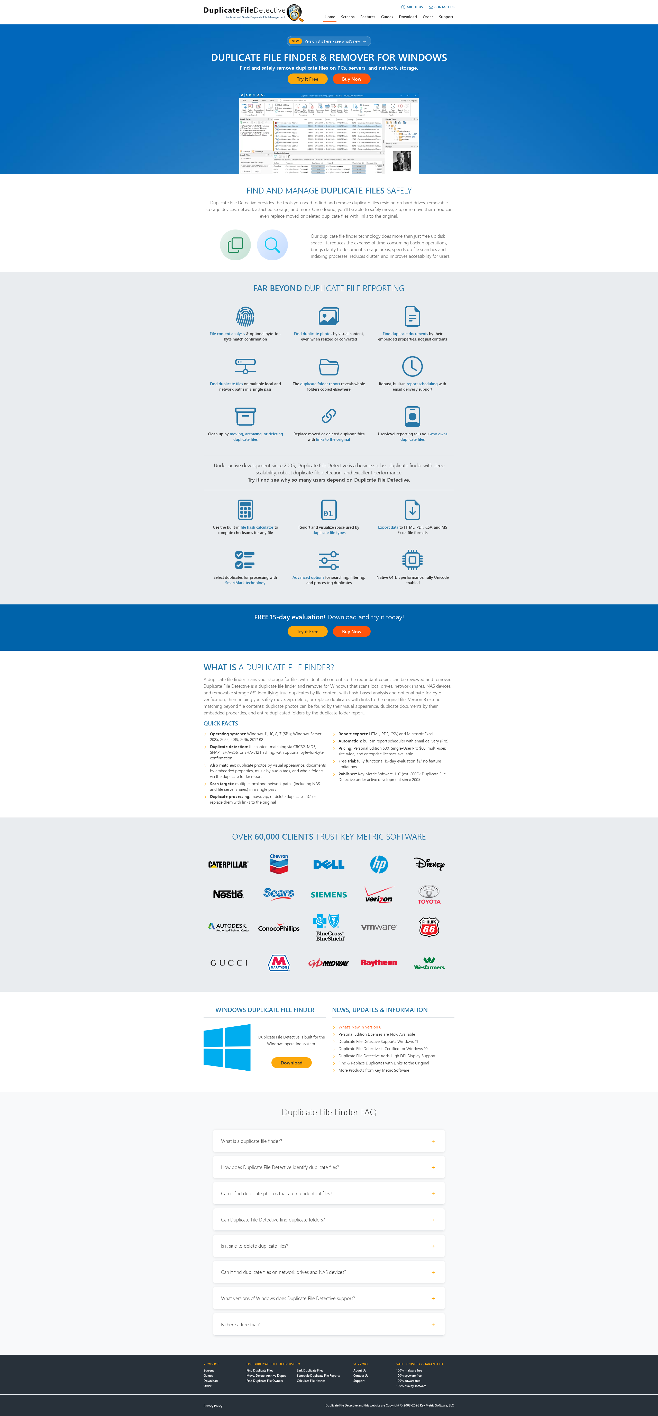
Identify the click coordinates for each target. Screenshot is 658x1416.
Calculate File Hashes (311, 1380)
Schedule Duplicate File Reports (318, 1375)
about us (415, 7)
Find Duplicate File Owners (264, 1380)
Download (408, 17)
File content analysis (227, 333)
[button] (329, 1141)
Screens (347, 17)
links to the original (333, 439)
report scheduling (422, 384)
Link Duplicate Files (310, 1370)
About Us (359, 1370)
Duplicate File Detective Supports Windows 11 (378, 1041)
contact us (444, 7)
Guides (387, 17)
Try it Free (307, 79)
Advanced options (308, 577)
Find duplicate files (226, 384)
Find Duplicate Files (259, 1370)
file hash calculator (257, 527)
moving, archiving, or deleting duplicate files (256, 436)
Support (446, 17)
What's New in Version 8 (360, 1027)
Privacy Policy (213, 1406)
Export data (388, 527)
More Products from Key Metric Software (374, 1070)
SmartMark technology (245, 582)
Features (367, 17)
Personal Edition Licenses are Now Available (377, 1034)
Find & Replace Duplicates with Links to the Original (384, 1063)
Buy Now (351, 79)
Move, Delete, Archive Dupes (266, 1375)
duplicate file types (329, 532)
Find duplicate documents (405, 333)
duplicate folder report (320, 384)
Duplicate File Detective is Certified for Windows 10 (383, 1048)
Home (330, 17)
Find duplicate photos (313, 333)
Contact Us (360, 1375)
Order (428, 17)
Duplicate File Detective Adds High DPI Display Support (387, 1056)
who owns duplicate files (423, 436)
